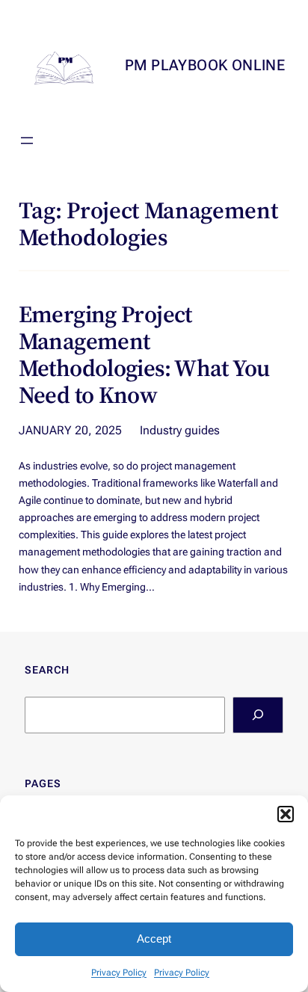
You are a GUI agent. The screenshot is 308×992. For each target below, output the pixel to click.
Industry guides (180, 430)
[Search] (257, 715)
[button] (285, 814)
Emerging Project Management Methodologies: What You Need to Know (144, 355)
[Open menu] (27, 141)
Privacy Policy (119, 972)
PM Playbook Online (205, 65)
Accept (154, 938)
